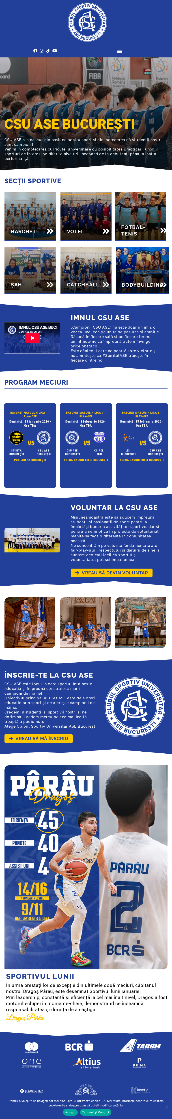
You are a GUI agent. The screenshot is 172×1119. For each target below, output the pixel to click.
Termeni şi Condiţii (95, 1112)
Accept (70, 1112)
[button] (119, 50)
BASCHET (23, 231)
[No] (166, 1107)
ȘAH (16, 285)
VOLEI (75, 231)
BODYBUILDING (143, 285)
